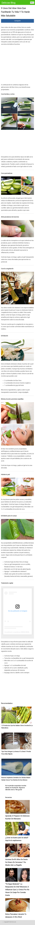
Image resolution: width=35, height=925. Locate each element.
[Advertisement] (17, 65)
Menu (32, 2)
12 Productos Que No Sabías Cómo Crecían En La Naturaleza (17, 727)
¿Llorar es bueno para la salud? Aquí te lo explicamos (16, 839)
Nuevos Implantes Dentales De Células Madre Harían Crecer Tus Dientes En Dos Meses (15, 779)
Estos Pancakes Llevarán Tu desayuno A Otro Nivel (15, 915)
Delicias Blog (8, 2)
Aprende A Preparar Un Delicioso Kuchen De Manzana (17, 817)
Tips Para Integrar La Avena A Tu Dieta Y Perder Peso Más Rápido (16, 753)
